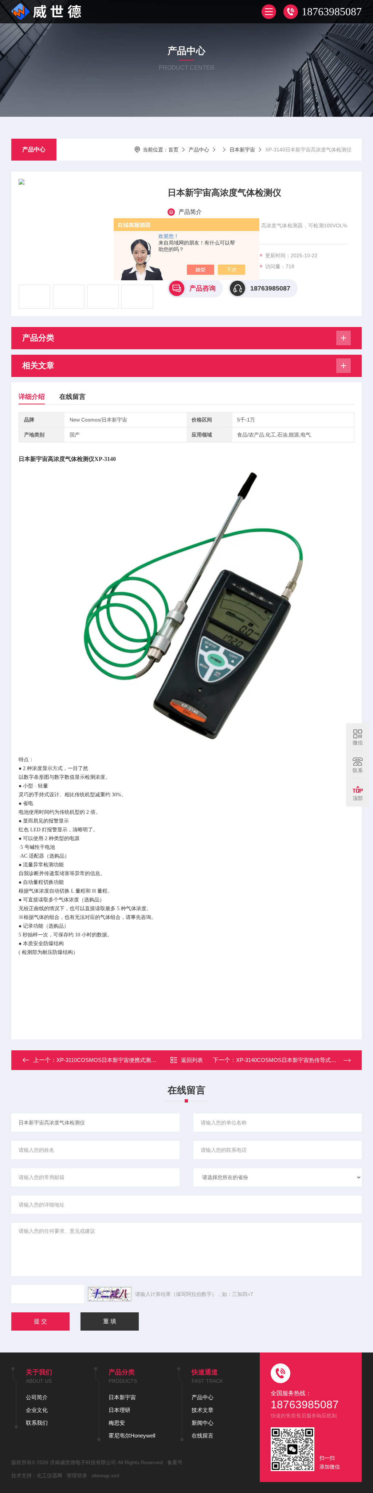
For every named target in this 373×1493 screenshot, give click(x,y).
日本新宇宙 (242, 150)
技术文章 (202, 1410)
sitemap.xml (105, 1475)
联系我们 (37, 1423)
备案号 (174, 1462)
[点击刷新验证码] (109, 1294)
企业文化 (37, 1410)
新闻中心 (202, 1423)
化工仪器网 (49, 1475)
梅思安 (117, 1423)
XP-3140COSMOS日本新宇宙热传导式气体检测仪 (297, 1060)
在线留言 (72, 396)
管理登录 (77, 1475)
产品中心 (34, 149)
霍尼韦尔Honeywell (132, 1435)
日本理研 (119, 1410)
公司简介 (37, 1397)
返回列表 (192, 1060)
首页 (173, 150)
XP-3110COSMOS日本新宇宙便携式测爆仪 (109, 1060)
